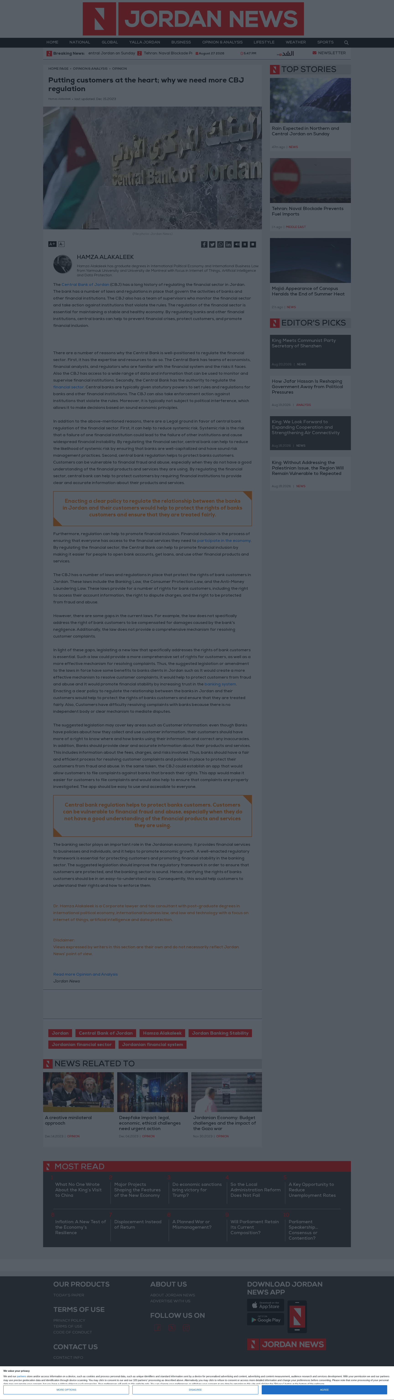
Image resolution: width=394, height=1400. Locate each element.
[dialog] (197, 1383)
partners (21, 1376)
